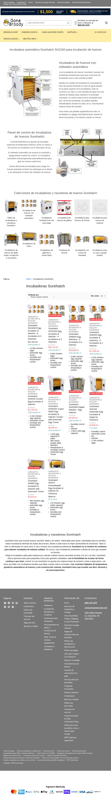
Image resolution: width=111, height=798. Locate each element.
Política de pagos (71, 650)
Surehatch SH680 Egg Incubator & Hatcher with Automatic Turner (36, 486)
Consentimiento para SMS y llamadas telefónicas (18, 753)
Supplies (72, 32)
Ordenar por (33, 295)
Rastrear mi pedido (72, 660)
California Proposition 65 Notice (57, 755)
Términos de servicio (63, 751)
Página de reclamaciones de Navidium (71, 635)
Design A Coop (10, 32)
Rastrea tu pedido (63, 2)
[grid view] (102, 296)
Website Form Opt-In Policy (12, 755)
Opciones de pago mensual (45, 2)
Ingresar (101, 32)
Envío (31, 2)
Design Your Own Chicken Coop (14, 4)
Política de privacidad (79, 751)
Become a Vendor (31, 626)
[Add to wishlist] (29, 306)
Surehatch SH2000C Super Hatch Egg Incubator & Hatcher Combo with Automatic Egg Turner (56, 414)
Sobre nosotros (8, 2)
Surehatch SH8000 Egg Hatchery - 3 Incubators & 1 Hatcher (75, 339)
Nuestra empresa (71, 692)
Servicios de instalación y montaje (69, 609)
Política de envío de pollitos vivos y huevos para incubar (60, 758)
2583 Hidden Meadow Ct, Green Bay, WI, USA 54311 (93, 616)
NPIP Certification (72, 760)
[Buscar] (68, 22)
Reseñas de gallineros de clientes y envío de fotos (19, 760)
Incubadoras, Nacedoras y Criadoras (49, 612)
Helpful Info (29, 39)
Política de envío (48, 751)
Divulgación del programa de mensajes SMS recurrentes (74, 753)
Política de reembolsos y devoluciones (69, 644)
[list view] (105, 296)
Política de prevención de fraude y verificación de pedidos (21, 758)
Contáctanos (21, 2)
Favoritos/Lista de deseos (81, 2)
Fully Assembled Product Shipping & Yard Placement (71, 619)
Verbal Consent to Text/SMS (46, 753)
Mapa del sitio (29, 623)
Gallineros (48, 605)
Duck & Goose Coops (52, 32)
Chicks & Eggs (10, 39)
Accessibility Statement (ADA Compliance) (51, 760)
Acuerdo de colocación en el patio (70, 673)
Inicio (28, 279)
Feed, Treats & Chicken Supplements (50, 640)
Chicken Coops (29, 32)
